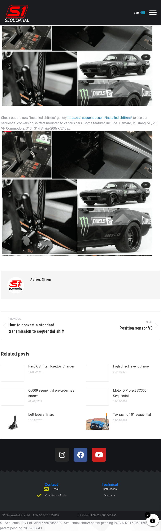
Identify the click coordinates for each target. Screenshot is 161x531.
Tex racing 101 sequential (132, 415)
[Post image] (12, 373)
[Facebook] (80, 455)
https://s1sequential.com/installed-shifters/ (100, 118)
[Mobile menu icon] (153, 13)
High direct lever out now (131, 366)
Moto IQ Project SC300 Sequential (130, 393)
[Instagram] (62, 455)
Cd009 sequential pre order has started (51, 393)
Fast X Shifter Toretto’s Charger (51, 366)
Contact (51, 484)
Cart (138, 12)
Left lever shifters (41, 415)
